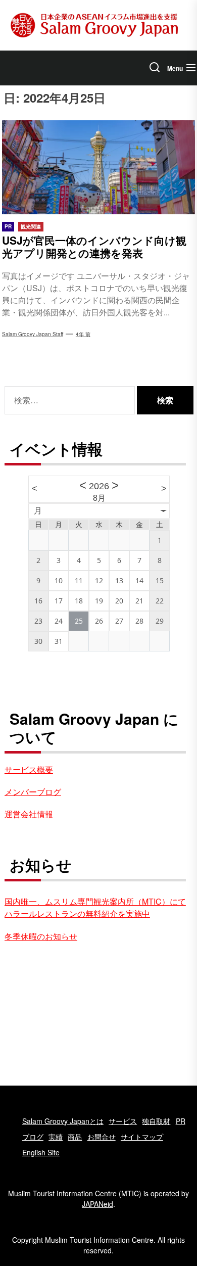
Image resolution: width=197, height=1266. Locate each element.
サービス (123, 1121)
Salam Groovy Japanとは (63, 1121)
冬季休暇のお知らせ (41, 936)
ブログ (32, 1137)
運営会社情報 (29, 814)
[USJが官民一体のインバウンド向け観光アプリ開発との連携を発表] (98, 167)
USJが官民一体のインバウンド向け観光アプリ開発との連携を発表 (94, 246)
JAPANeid (97, 1204)
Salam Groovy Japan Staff (32, 334)
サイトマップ (142, 1137)
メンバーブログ (33, 792)
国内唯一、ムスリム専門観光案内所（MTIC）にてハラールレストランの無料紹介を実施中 (95, 907)
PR (180, 1121)
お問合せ (101, 1137)
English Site (41, 1152)
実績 (55, 1137)
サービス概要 (29, 769)
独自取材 (156, 1121)
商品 (75, 1137)
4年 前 (83, 334)
